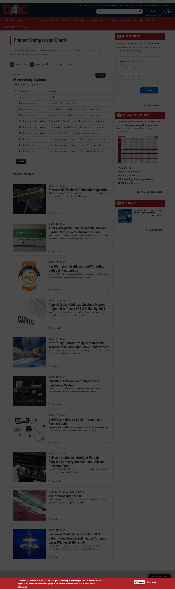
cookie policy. (22, 587)
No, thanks (151, 582)
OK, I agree (139, 582)
